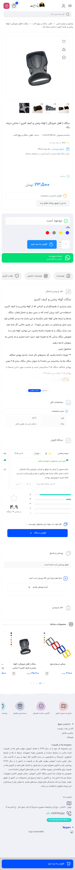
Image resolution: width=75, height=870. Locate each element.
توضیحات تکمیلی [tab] (35, 276)
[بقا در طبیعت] (37, 5)
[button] (43, 683)
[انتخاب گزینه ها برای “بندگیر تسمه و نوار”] (46, 673)
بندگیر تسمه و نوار (57, 664)
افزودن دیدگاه (40, 533)
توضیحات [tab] (60, 276)
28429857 (55, 814)
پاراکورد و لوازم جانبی (64, 24)
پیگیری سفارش (67, 733)
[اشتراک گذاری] (64, 49)
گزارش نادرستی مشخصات (51, 195)
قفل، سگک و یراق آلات (42, 24)
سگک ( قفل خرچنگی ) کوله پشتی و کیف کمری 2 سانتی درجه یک (24, 668)
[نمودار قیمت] (64, 57)
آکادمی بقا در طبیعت (65, 728)
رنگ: (68, 227)
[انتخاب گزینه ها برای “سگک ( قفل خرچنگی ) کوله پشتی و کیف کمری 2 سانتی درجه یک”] (13, 673)
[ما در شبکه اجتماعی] (6, 6)
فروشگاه (70, 737)
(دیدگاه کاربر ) (55, 143)
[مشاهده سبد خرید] (14, 6)
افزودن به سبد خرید (39, 244)
